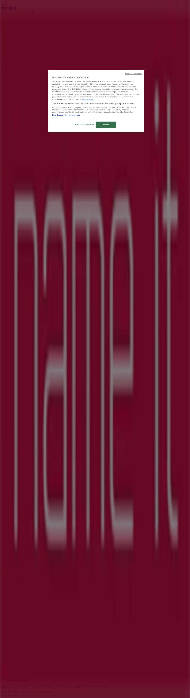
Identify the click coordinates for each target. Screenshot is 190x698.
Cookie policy (87, 99)
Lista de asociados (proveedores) (66, 115)
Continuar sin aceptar (133, 74)
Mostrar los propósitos (84, 124)
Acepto (106, 124)
